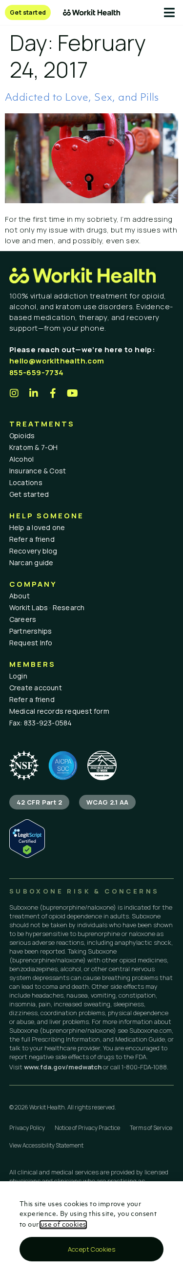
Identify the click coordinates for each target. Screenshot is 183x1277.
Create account (35, 687)
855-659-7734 (36, 372)
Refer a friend (32, 539)
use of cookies (63, 1224)
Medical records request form (59, 711)
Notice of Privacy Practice (87, 1128)
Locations (25, 482)
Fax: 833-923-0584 (40, 722)
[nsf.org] (24, 765)
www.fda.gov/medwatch (63, 1067)
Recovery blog (33, 550)
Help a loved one (37, 527)
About (19, 595)
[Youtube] (73, 393)
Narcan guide (31, 562)
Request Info (31, 642)
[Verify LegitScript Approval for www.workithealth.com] (27, 855)
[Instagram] (14, 393)
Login (18, 676)
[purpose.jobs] (102, 765)
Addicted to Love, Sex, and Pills (82, 98)
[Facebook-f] (53, 393)
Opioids (22, 435)
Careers (23, 619)
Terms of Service (151, 1128)
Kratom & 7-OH (33, 447)
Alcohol (21, 459)
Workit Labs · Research (47, 607)
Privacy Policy (27, 1128)
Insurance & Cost (37, 470)
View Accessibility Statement (46, 1145)
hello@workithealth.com (56, 361)
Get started (29, 494)
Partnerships (30, 631)
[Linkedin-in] (34, 393)
